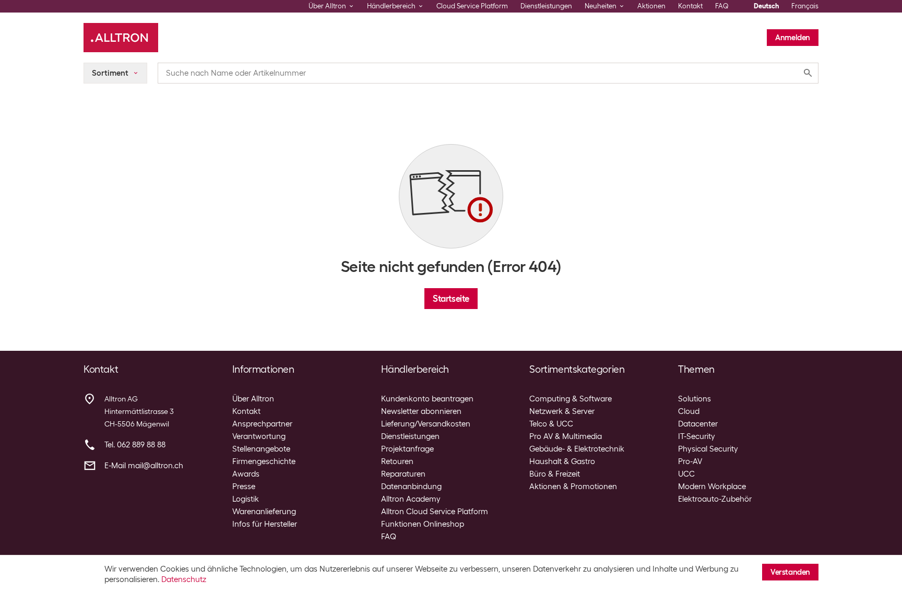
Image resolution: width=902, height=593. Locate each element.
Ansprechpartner (262, 424)
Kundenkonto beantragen (427, 399)
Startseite (451, 298)
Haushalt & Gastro (562, 461)
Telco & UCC (551, 424)
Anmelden (792, 37)
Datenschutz (183, 579)
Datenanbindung (411, 486)
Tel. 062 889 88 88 (134, 444)
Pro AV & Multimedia (565, 436)
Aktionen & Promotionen (573, 486)
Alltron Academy (411, 499)
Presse (243, 486)
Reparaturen (403, 474)
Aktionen (651, 6)
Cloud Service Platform (472, 6)
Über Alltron (253, 399)
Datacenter (698, 424)
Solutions (694, 399)
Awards (245, 474)
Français (804, 6)
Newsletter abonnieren (421, 411)
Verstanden (790, 572)
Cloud (688, 411)
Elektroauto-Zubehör (715, 499)
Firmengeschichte (263, 461)
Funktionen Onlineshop (422, 524)
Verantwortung (259, 436)
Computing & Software (570, 399)
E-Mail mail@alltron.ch (143, 465)
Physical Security (708, 449)
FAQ (722, 6)
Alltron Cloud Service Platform (434, 511)
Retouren (397, 461)
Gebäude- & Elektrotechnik (576, 449)
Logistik (245, 499)
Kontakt (690, 6)
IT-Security (696, 436)
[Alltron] (121, 37)
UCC (686, 474)
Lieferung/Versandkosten (425, 424)
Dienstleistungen (546, 6)
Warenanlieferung (264, 511)
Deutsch (766, 6)
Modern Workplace (712, 486)
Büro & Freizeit (554, 474)
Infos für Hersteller (264, 524)
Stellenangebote (261, 449)
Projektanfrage (407, 449)
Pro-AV (690, 461)
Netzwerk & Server (562, 411)
